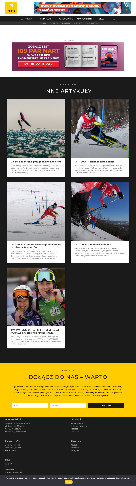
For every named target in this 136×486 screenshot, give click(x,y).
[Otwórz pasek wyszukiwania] (114, 18)
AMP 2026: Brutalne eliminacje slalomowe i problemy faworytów (36, 246)
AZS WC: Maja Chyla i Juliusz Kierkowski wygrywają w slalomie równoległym (35, 331)
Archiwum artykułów (79, 426)
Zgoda (68, 482)
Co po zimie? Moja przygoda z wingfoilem (36, 161)
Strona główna (77, 423)
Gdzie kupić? (10, 450)
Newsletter (92, 23)
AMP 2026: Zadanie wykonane (93, 244)
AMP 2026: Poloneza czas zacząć (94, 161)
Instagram (78, 23)
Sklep (102, 19)
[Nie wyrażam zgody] (132, 480)
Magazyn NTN (84, 19)
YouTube (42, 23)
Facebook (66, 23)
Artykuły (26, 19)
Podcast (74, 429)
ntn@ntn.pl (9, 431)
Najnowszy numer (13, 447)
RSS (7, 466)
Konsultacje (66, 19)
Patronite (54, 23)
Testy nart (45, 19)
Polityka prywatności (14, 472)
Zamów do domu (12, 445)
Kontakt (8, 464)
